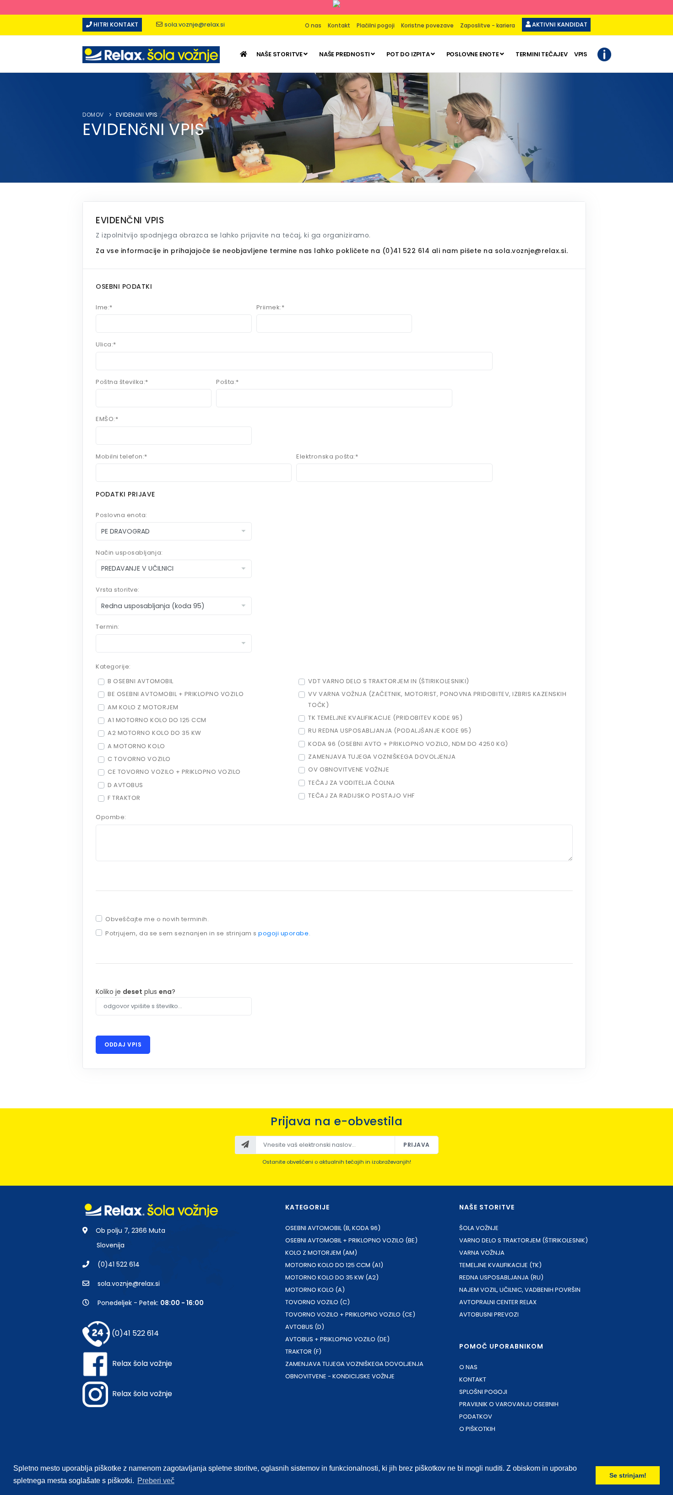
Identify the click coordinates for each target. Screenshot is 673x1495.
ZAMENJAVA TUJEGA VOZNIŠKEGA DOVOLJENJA (354, 1364)
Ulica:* (106, 344)
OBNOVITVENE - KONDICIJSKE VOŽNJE (340, 1376)
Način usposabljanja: (129, 552)
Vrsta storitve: (118, 589)
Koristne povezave (427, 25)
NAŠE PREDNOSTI (344, 54)
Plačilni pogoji (376, 25)
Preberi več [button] (155, 1480)
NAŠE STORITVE (279, 54)
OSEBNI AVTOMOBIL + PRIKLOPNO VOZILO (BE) (351, 1240)
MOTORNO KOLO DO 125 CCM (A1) (334, 1265)
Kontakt (339, 25)
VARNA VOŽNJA (482, 1252)
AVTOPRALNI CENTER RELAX (498, 1302)
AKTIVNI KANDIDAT (559, 24)
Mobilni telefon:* (121, 456)
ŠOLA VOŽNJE (479, 1228)
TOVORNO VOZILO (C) (317, 1302)
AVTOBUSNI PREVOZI (489, 1314)
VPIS (580, 54)
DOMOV (93, 115)
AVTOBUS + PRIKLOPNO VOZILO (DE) (337, 1339)
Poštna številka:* (122, 382)
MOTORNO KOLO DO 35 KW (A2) (332, 1277)
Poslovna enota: (121, 515)
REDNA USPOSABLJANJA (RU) (501, 1277)
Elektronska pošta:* (327, 456)
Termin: (107, 626)
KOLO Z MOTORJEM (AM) (321, 1252)
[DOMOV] (244, 54)
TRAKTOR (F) (303, 1351)
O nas (313, 25)
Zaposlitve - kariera (487, 25)
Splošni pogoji (483, 1391)
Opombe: (111, 817)
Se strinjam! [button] (627, 1475)
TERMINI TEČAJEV (542, 54)
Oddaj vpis (122, 1044)
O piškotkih (477, 1429)
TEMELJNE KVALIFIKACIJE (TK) (500, 1265)
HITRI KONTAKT (115, 24)
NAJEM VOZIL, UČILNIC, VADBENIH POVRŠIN (520, 1289)
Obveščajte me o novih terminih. (157, 919)
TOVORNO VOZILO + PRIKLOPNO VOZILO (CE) (350, 1314)
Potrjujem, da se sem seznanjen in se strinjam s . (207, 933)
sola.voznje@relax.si (194, 24)
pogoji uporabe (283, 933)
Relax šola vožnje (142, 1363)
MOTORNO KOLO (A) (315, 1289)
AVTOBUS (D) (304, 1326)
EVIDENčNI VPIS (137, 115)
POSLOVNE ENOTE (472, 54)
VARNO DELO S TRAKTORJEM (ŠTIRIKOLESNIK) (523, 1240)
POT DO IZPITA (407, 54)
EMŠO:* (107, 419)
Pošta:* (227, 382)
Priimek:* (270, 307)
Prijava (416, 1145)
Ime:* (104, 307)
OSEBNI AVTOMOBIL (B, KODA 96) (332, 1228)
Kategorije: (113, 666)
